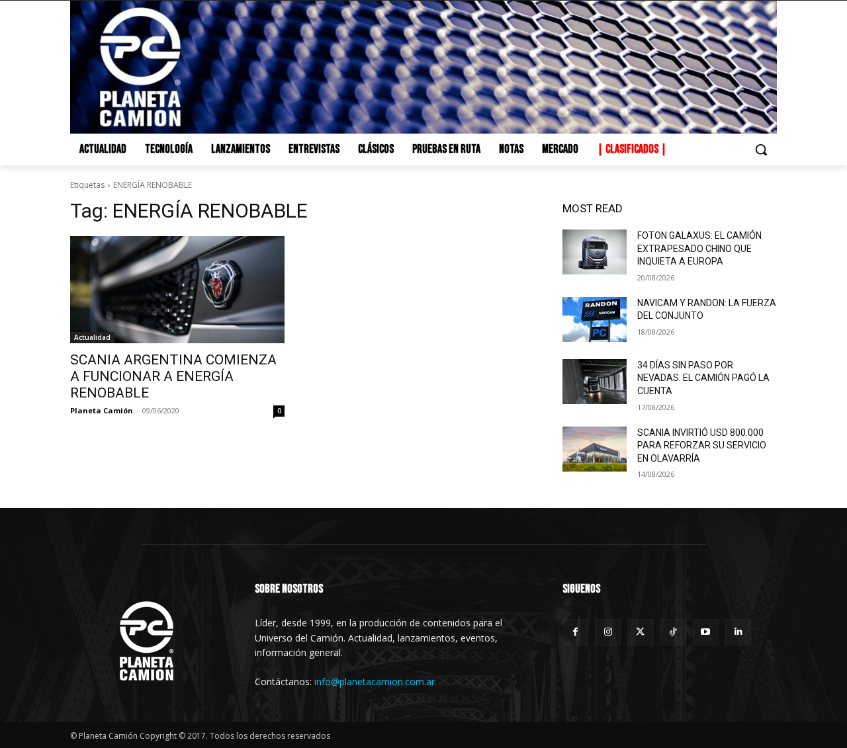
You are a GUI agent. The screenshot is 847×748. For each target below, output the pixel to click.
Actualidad (92, 337)
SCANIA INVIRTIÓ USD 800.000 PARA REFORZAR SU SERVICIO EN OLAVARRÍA (701, 445)
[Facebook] (575, 632)
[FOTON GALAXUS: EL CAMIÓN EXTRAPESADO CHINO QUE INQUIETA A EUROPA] (594, 251)
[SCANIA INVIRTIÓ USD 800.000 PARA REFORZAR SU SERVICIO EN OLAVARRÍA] (594, 449)
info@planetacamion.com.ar (374, 681)
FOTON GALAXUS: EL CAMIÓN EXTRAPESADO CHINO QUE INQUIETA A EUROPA (699, 248)
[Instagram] (608, 632)
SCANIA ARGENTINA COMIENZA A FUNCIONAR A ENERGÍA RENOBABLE (173, 376)
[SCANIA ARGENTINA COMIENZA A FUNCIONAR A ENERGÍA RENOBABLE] (177, 289)
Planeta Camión (101, 410)
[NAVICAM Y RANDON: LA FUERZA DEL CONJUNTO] (594, 319)
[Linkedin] (738, 632)
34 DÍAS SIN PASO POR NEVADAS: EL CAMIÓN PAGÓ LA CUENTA (703, 378)
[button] (761, 149)
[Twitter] (640, 632)
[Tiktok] (673, 632)
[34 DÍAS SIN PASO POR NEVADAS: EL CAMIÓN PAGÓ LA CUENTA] (594, 381)
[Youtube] (706, 632)
